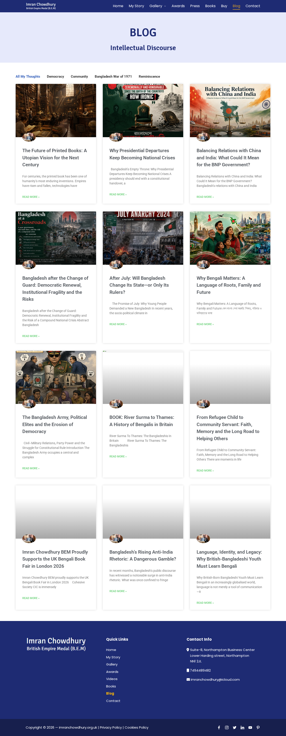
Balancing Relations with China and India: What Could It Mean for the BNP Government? (229, 157)
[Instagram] (227, 727)
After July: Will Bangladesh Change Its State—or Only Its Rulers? (139, 285)
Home (111, 649)
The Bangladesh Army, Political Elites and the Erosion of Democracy (54, 424)
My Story (113, 657)
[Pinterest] (258, 727)
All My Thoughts (28, 77)
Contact (113, 700)
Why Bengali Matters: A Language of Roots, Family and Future (229, 285)
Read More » (31, 196)
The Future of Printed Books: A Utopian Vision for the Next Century (54, 157)
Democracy (55, 77)
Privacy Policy (111, 727)
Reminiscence (149, 77)
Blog (110, 693)
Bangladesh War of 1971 (113, 77)
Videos (112, 678)
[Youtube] (250, 727)
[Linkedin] (242, 727)
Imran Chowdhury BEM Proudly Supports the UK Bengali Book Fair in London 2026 (55, 559)
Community (79, 77)
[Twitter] (234, 727)
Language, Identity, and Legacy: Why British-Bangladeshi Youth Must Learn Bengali (229, 559)
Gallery (112, 664)
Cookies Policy (137, 727)
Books (111, 686)
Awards (112, 671)
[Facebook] (219, 727)
